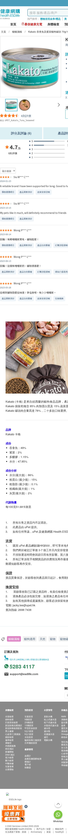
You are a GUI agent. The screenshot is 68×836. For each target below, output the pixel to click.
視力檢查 (9, 757)
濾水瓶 (47, 731)
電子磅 (28, 764)
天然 (42, 639)
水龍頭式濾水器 (51, 725)
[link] (13, 798)
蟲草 (63, 725)
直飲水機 (48, 716)
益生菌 (64, 722)
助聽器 (28, 767)
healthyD (59, 831)
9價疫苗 (28, 719)
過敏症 (8, 742)
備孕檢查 (9, 739)
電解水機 (48, 739)
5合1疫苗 (29, 731)
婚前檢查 (9, 736)
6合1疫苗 (29, 734)
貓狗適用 (29, 639)
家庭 (49, 831)
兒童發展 (9, 766)
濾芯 (46, 736)
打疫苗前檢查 (11, 722)
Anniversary (36, 831)
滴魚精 (64, 731)
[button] (58, 104)
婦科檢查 (9, 719)
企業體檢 (9, 769)
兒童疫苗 (29, 716)
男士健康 (9, 731)
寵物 (52, 639)
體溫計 (28, 761)
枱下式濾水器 (50, 722)
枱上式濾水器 (50, 719)
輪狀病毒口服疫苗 (33, 739)
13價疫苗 (29, 725)
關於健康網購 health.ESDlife (18, 828)
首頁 (13, 24)
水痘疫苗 (29, 736)
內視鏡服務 (10, 745)
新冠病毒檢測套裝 (13, 728)
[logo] (10, 19)
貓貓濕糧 (14, 639)
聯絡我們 (59, 828)
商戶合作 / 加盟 (43, 828)
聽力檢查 (9, 760)
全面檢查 (9, 716)
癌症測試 (9, 748)
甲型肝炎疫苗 (31, 728)
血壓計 (28, 755)
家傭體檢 (9, 751)
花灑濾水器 (49, 734)
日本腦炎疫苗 (31, 742)
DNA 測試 (9, 754)
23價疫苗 (29, 722)
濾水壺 (47, 728)
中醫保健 (9, 763)
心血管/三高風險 (12, 734)
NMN (63, 716)
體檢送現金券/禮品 (50, 18)
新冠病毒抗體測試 (13, 725)
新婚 (24, 831)
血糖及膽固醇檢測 (33, 758)
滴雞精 (64, 719)
